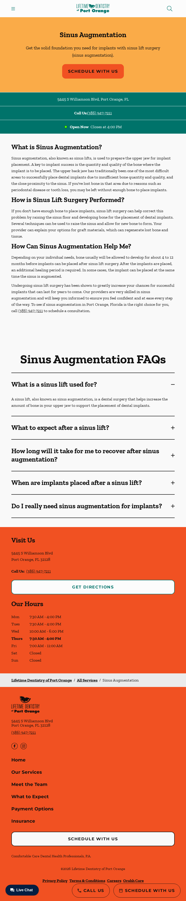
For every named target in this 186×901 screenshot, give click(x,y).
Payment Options (32, 809)
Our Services (26, 772)
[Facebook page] (14, 746)
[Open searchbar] (170, 9)
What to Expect (30, 796)
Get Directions (93, 587)
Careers (114, 880)
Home (18, 760)
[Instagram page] (23, 746)
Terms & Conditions (87, 880)
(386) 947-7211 (99, 113)
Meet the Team (29, 784)
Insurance (23, 821)
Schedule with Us (93, 71)
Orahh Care (133, 880)
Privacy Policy (55, 880)
